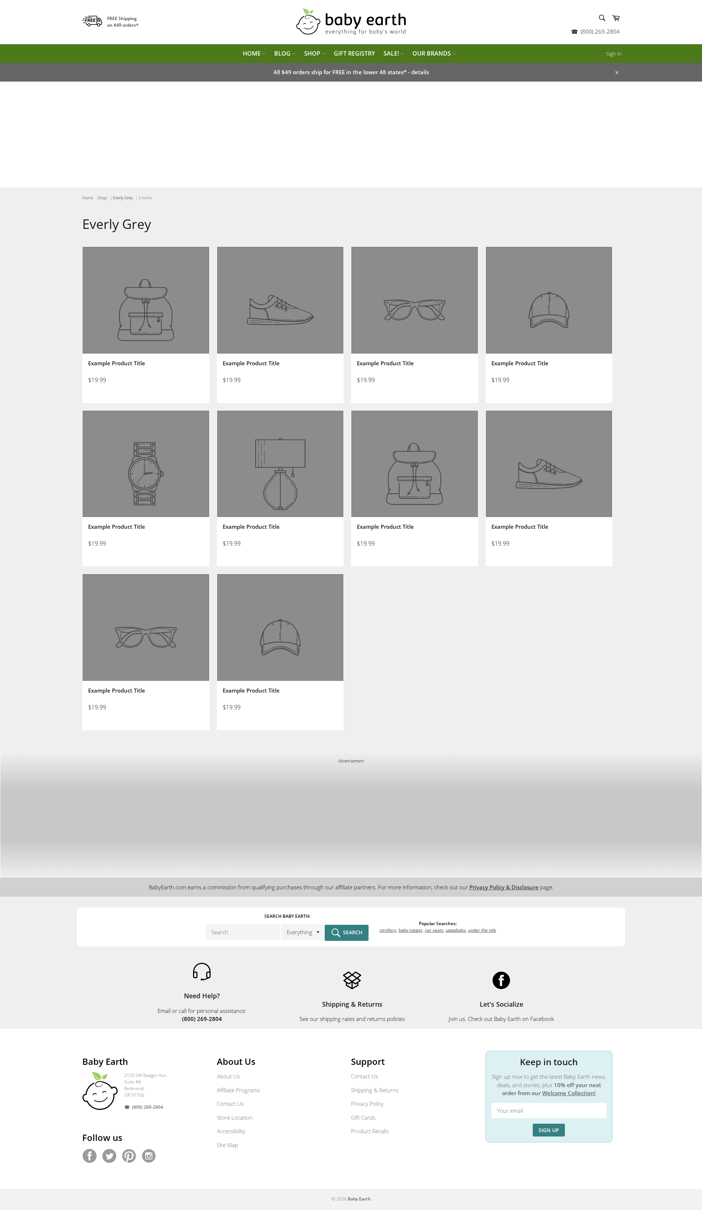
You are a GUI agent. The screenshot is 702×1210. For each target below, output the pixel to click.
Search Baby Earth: (287, 916)
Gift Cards (363, 1117)
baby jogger (411, 930)
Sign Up (549, 1130)
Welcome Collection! (569, 1093)
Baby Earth (359, 1199)
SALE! (392, 53)
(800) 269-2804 (600, 31)
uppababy (456, 930)
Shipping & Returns (375, 1090)
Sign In (614, 53)
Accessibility (231, 1131)
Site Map (227, 1145)
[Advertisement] (351, 136)
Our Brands (432, 53)
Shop (313, 53)
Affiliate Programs (238, 1090)
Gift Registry (354, 53)
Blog (283, 53)
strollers (388, 930)
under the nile (482, 930)
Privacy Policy (367, 1103)
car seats (434, 930)
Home (252, 53)
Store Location (235, 1117)
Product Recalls (370, 1131)
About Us (228, 1076)
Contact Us (230, 1103)
